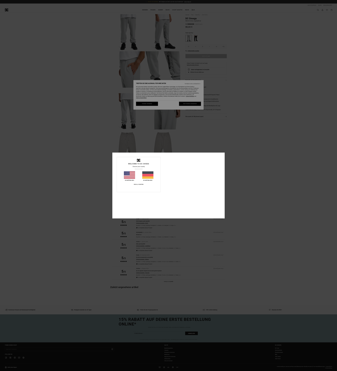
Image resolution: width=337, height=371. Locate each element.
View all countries (138, 184)
